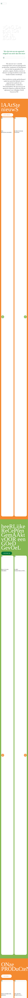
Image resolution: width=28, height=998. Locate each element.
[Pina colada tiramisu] (7, 556)
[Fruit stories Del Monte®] (7, 980)
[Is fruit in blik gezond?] (20, 117)
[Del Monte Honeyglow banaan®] (20, 980)
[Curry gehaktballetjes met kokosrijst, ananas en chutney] (20, 556)
